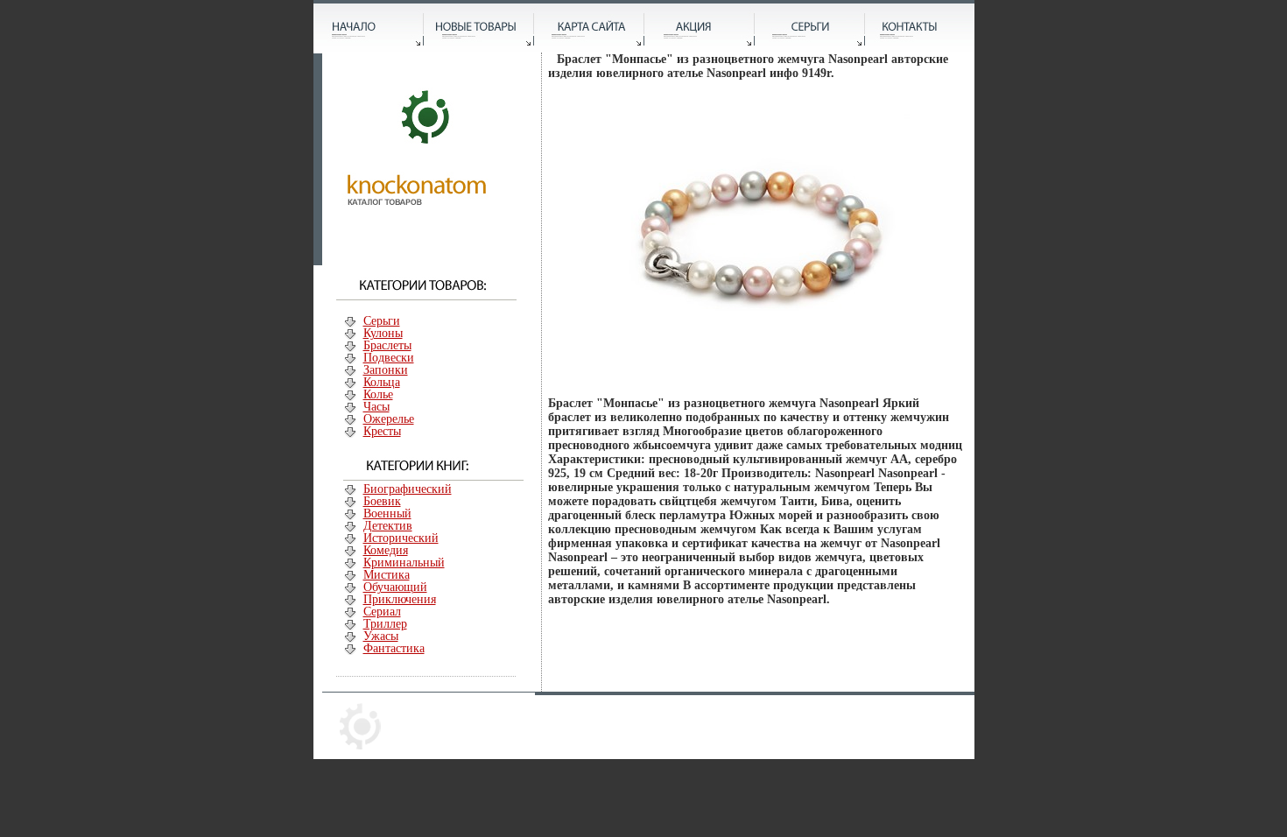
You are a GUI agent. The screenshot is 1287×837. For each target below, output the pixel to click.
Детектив (387, 525)
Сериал (382, 611)
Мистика (386, 574)
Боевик (382, 501)
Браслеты (387, 345)
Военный (387, 513)
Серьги (381, 320)
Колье (378, 394)
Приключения (399, 599)
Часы (376, 406)
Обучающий (395, 587)
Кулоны (383, 333)
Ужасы (380, 636)
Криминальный (404, 562)
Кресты (382, 431)
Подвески (388, 357)
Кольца (381, 382)
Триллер (385, 623)
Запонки (385, 369)
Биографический (407, 489)
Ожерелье (388, 419)
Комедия (385, 550)
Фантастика (394, 648)
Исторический (401, 538)
